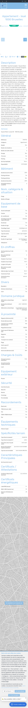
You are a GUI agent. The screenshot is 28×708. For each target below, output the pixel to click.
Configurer (8, 691)
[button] (18, 704)
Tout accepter (15, 695)
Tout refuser (20, 691)
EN (25, 1)
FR (22, 1)
